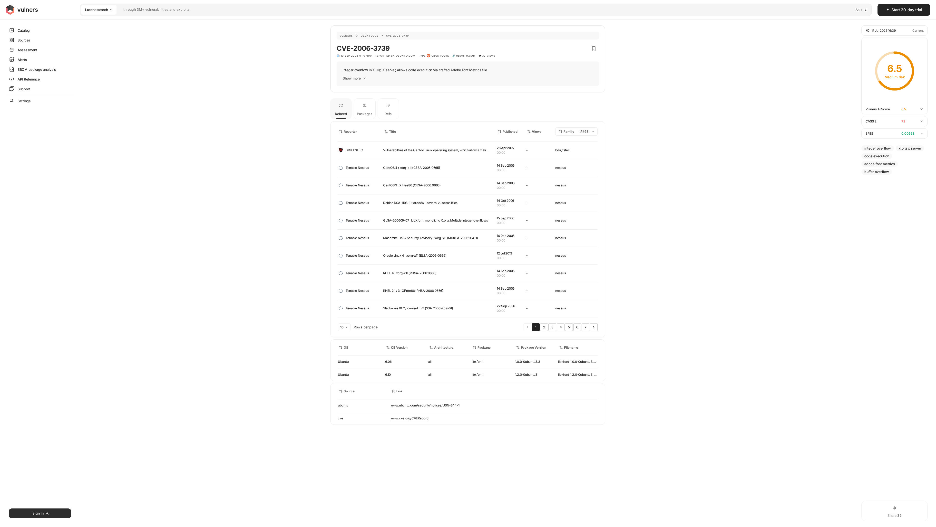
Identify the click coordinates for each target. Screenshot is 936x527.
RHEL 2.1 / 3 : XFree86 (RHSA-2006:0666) (413, 291)
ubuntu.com (405, 55)
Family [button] (569, 131)
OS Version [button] (399, 347)
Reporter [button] (350, 131)
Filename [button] (571, 347)
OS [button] (346, 347)
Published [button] (510, 131)
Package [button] (484, 347)
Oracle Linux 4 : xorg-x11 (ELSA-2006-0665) (415, 255)
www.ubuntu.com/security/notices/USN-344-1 (424, 405)
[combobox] (469, 9)
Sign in (38, 513)
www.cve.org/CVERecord (409, 418)
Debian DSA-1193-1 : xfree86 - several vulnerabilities (420, 203)
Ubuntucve (369, 35)
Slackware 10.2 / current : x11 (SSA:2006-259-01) (418, 308)
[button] (894, 30)
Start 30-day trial (906, 9)
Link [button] (399, 391)
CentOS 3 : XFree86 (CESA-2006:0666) (412, 185)
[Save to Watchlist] (594, 48)
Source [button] (349, 391)
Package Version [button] (533, 347)
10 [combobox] (341, 327)
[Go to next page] (594, 327)
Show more (352, 78)
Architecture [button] (443, 347)
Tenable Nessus (357, 168)
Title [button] (392, 131)
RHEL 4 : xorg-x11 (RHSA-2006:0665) (410, 273)
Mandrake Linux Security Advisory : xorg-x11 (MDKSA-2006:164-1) (430, 238)
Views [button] (536, 131)
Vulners (346, 35)
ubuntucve (440, 55)
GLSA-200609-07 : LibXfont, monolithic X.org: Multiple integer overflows (435, 220)
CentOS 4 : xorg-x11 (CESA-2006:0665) (411, 168)
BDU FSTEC (354, 150)
